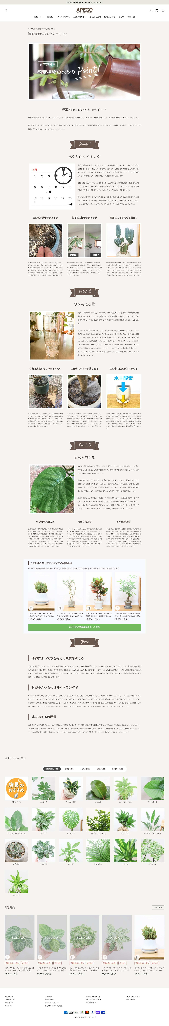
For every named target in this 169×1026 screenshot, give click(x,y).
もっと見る (158, 907)
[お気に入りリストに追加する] (31, 608)
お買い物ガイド (79, 17)
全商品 (50, 17)
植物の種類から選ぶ (52, 769)
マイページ (8, 1006)
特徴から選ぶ (69, 769)
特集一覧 (131, 17)
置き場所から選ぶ (117, 769)
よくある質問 (95, 17)
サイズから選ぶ (85, 769)
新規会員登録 (49, 999)
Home (30, 29)
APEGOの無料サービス (93, 996)
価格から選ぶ (101, 769)
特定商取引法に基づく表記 (53, 1006)
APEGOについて (63, 17)
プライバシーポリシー (52, 1003)
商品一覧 (38, 17)
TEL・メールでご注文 (133, 996)
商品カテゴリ (9, 996)
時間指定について (91, 1003)
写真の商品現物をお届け (93, 999)
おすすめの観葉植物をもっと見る (84, 627)
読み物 (121, 17)
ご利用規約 (48, 996)
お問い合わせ (109, 17)
